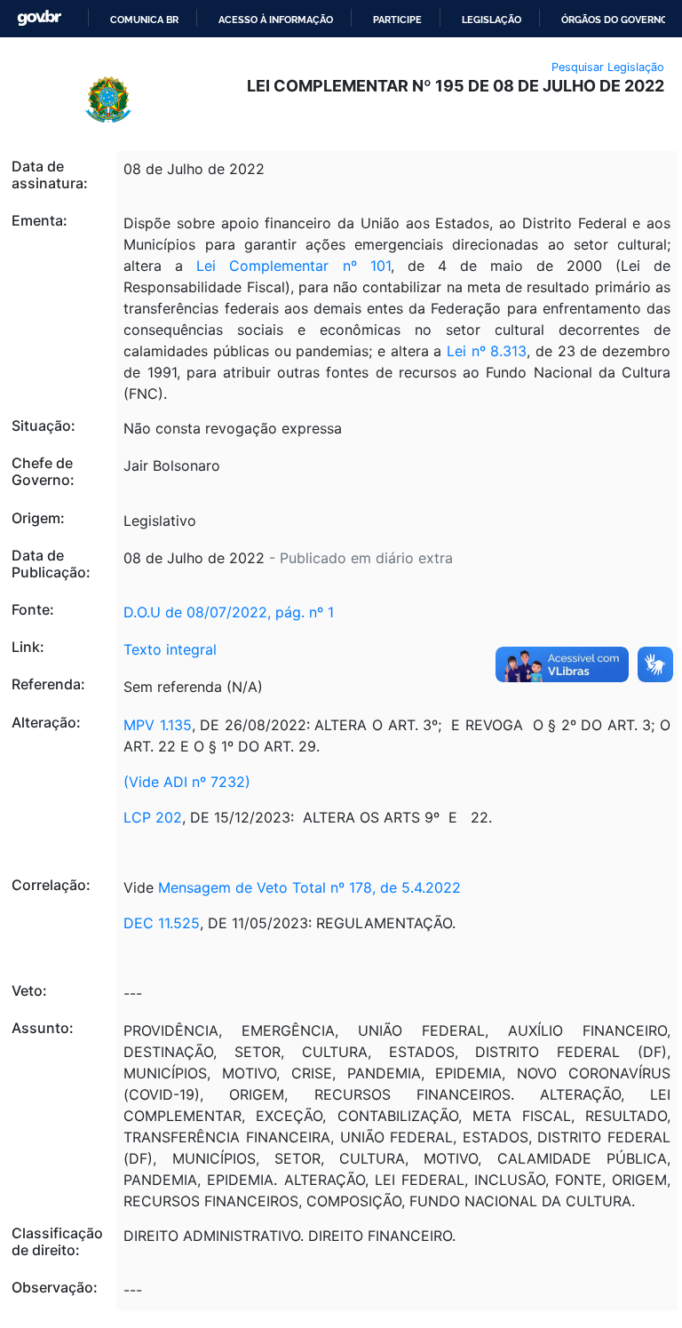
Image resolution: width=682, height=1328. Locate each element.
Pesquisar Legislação (607, 67)
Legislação (491, 19)
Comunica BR (144, 19)
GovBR (39, 18)
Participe (397, 19)
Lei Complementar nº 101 (293, 265)
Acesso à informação (275, 19)
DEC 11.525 (161, 923)
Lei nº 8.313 (487, 351)
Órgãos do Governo (614, 19)
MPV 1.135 (157, 725)
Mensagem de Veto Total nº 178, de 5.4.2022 (309, 887)
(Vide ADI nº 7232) (186, 782)
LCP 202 (152, 817)
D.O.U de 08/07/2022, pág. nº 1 (228, 612)
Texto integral (170, 649)
